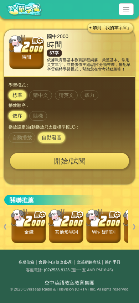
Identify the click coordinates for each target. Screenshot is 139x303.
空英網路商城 (89, 262)
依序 (17, 116)
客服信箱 (26, 262)
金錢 (29, 232)
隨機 (38, 116)
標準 (17, 95)
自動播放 (22, 137)
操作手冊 (112, 262)
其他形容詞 (66, 232)
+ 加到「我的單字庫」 (110, 27)
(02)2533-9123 (57, 270)
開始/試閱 (69, 161)
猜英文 (66, 95)
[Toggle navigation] (126, 9)
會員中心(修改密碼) (55, 262)
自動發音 (52, 137)
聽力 (89, 95)
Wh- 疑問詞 (103, 232)
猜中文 (40, 95)
